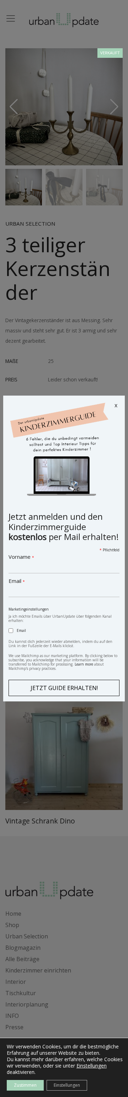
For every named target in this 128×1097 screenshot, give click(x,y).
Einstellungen (91, 1066)
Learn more (84, 664)
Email (17, 580)
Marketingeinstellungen (29, 609)
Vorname (21, 556)
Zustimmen (25, 1085)
